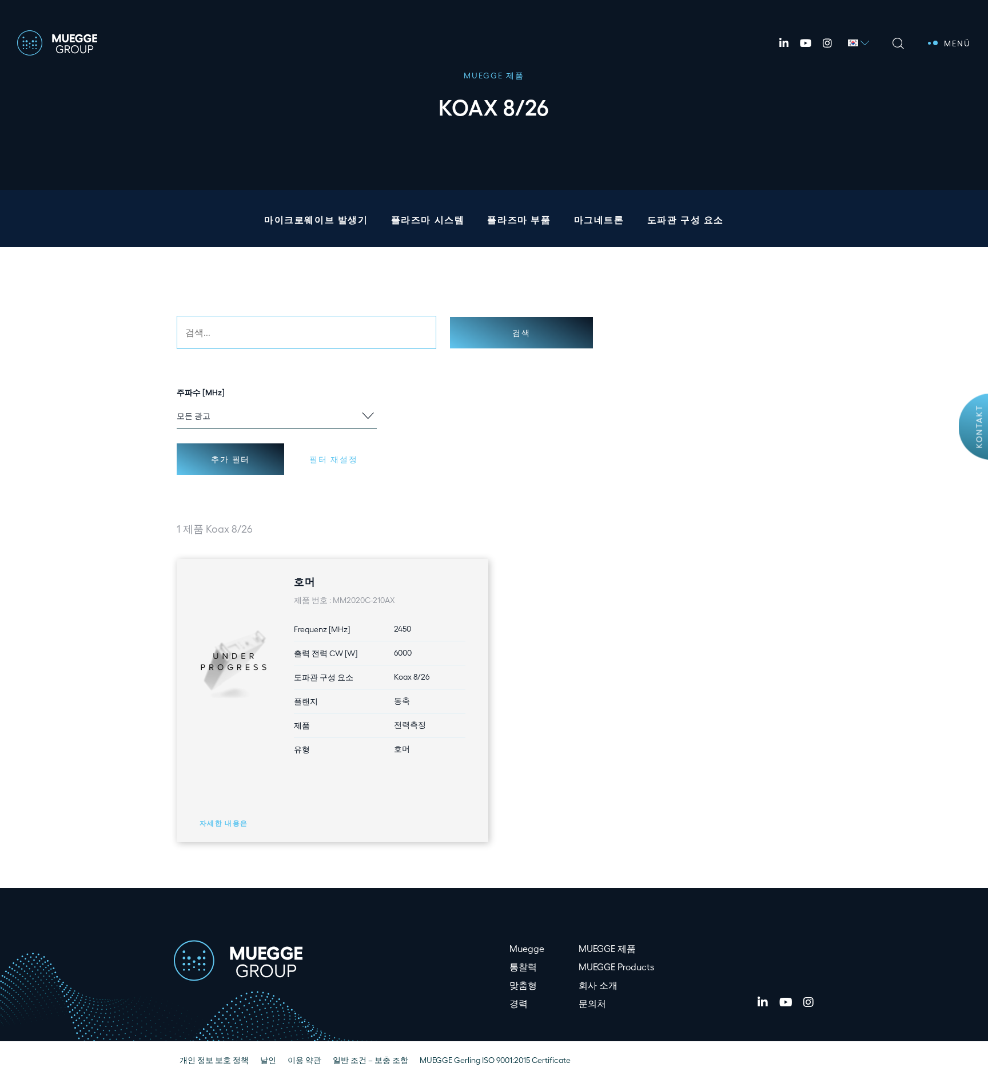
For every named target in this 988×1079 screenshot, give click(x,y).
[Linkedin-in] (784, 43)
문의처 (592, 1003)
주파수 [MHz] (201, 391)
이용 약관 (304, 1060)
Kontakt (979, 426)
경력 (518, 1003)
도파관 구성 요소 (685, 219)
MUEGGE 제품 (607, 948)
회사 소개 (598, 984)
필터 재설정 (333, 459)
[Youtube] (805, 43)
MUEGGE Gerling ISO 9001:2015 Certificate (495, 1060)
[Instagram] (827, 43)
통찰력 (523, 966)
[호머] (234, 662)
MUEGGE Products (616, 966)
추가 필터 (230, 459)
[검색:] (306, 332)
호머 (304, 580)
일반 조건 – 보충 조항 (370, 1060)
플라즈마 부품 (519, 219)
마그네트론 (599, 219)
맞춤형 (523, 984)
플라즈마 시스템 (428, 219)
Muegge (526, 948)
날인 (268, 1060)
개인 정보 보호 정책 (214, 1060)
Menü (957, 43)
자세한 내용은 (224, 823)
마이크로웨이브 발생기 (316, 219)
